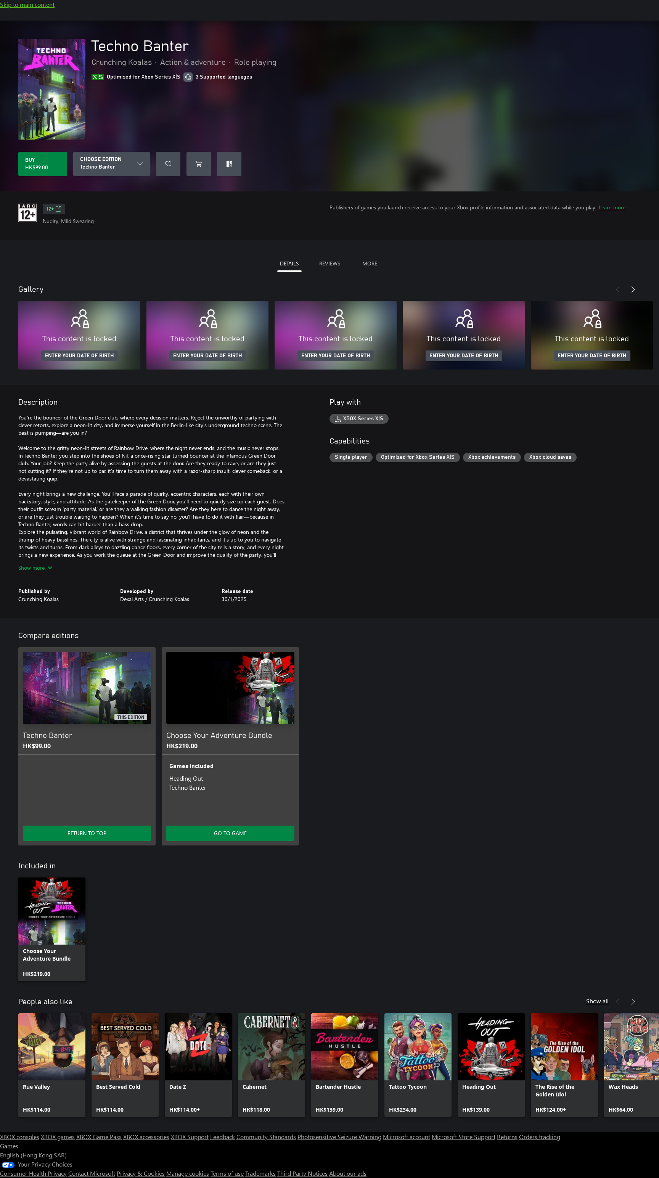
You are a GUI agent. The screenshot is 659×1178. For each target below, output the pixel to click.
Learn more (612, 207)
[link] (51, 929)
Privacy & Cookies (141, 1173)
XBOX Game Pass (99, 1137)
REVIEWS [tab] (329, 263)
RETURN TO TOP (87, 833)
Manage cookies (187, 1173)
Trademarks (260, 1173)
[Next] (633, 289)
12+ (50, 209)
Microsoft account (406, 1137)
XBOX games (58, 1137)
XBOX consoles (19, 1137)
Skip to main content (27, 4)
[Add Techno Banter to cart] (198, 164)
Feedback (222, 1137)
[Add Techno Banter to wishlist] (168, 164)
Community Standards (266, 1137)
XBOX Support (190, 1137)
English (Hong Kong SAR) (33, 1155)
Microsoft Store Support (463, 1137)
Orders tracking (539, 1137)
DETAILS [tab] (289, 263)
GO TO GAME (230, 833)
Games (9, 1146)
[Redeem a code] (229, 164)
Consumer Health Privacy (33, 1173)
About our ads (347, 1173)
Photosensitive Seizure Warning (339, 1137)
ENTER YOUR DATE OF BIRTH (79, 355)
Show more (31, 567)
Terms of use (227, 1173)
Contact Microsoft (91, 1173)
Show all (597, 1001)
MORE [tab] (369, 263)
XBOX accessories (146, 1137)
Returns (507, 1137)
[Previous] (617, 289)
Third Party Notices (302, 1173)
